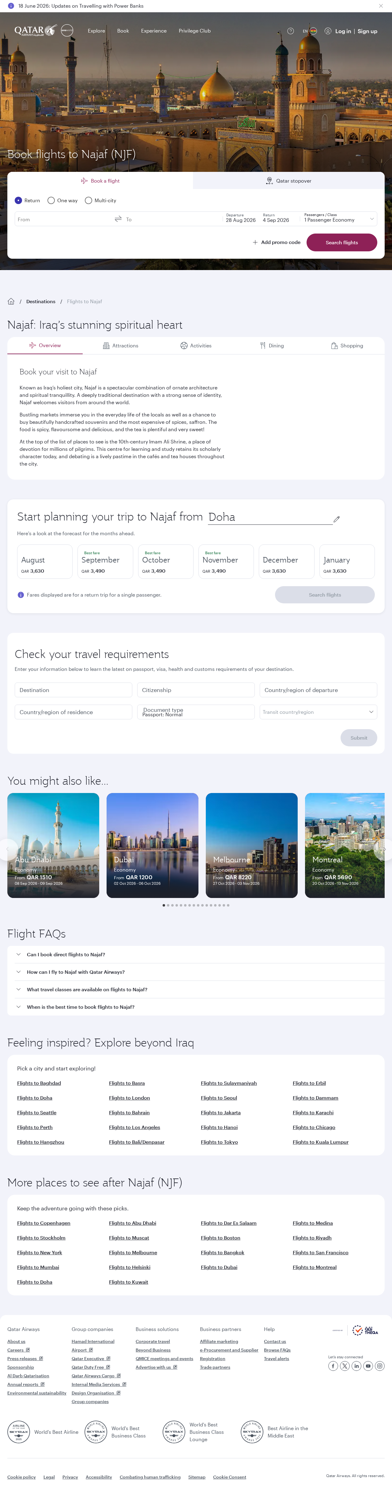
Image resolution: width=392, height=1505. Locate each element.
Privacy (70, 1477)
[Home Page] (11, 301)
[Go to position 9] (198, 905)
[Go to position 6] (185, 905)
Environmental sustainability (36, 1392)
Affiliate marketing (219, 1341)
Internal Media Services (96, 1384)
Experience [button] (154, 30)
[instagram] (380, 1366)
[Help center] (291, 31)
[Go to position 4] (176, 905)
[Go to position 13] (215, 905)
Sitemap (196, 1477)
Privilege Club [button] (195, 30)
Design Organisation (93, 1392)
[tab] (45, 345)
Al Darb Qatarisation (28, 1375)
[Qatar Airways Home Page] (36, 30)
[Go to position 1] (164, 905)
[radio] (45, 561)
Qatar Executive (88, 1358)
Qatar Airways (23, 1329)
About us (16, 1341)
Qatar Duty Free (88, 1367)
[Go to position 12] (211, 905)
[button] (200, 954)
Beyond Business (153, 1349)
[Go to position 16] (228, 905)
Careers (15, 1349)
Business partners (220, 1329)
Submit (359, 738)
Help (269, 1329)
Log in (343, 31)
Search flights (325, 595)
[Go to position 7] (189, 905)
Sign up (367, 31)
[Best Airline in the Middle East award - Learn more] (252, 1432)
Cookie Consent (229, 1477)
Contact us (275, 1341)
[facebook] (333, 1366)
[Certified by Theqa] (355, 1334)
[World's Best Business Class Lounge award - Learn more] (174, 1432)
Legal (49, 1477)
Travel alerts (276, 1358)
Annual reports (22, 1384)
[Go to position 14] (219, 905)
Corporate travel (153, 1341)
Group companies (92, 1329)
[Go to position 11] (206, 905)
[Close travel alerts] (381, 6)
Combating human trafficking (150, 1477)
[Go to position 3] (172, 905)
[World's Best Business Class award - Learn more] (96, 1432)
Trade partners (215, 1367)
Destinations (40, 301)
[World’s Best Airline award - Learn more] (18, 1432)
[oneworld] (67, 30)
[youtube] (368, 1366)
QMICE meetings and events (164, 1358)
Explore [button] (96, 30)
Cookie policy (21, 1477)
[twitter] (345, 1366)
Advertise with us (153, 1367)
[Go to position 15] (224, 905)
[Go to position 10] (202, 905)
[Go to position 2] (168, 905)
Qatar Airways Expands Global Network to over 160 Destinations (92, 6)
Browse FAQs (277, 1349)
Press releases (22, 1358)
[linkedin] (356, 1366)
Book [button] (123, 30)
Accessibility (99, 1477)
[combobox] (270, 517)
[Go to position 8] (194, 905)
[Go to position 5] (181, 905)
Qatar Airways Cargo (93, 1375)
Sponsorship (20, 1367)
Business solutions (157, 1329)
